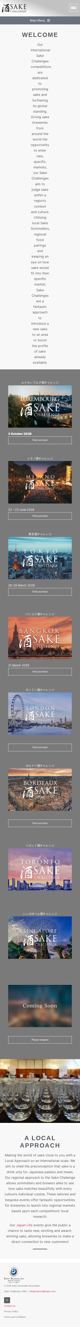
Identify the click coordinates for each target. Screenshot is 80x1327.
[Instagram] (7, 1300)
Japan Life (24, 1225)
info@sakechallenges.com (42, 1291)
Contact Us (9, 1306)
